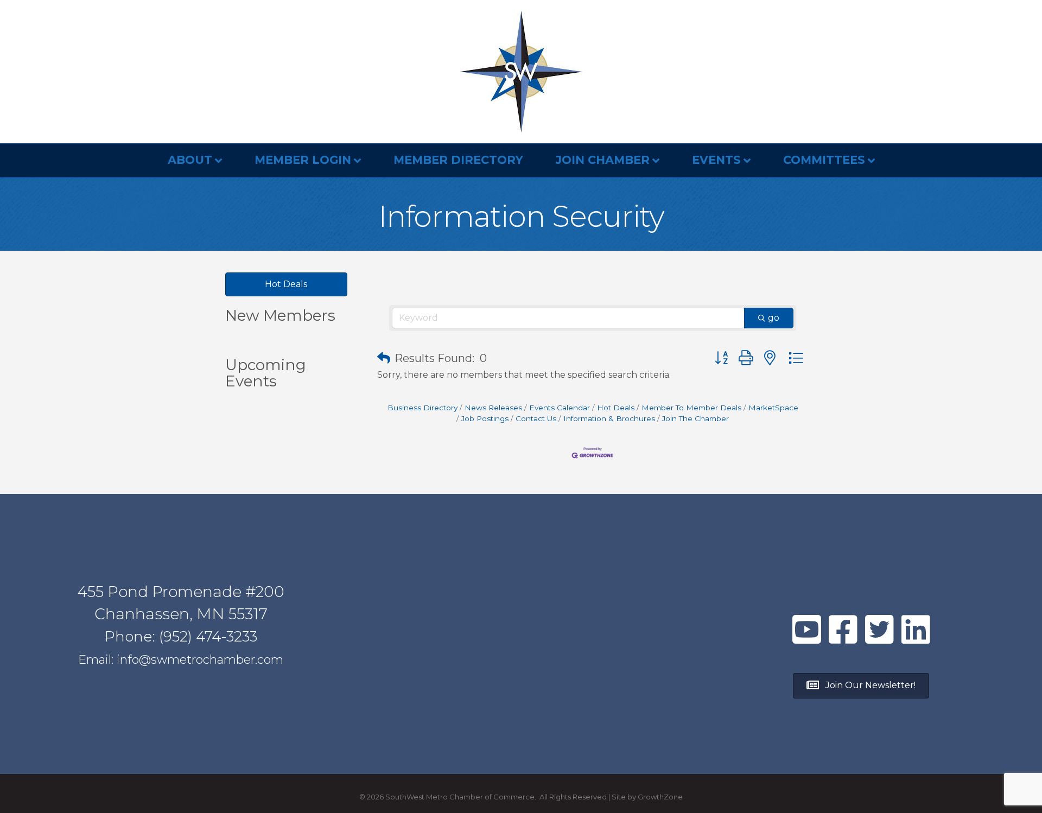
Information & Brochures (609, 418)
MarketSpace (773, 407)
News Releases (493, 407)
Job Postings (485, 418)
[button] (383, 358)
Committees (824, 160)
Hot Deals (615, 407)
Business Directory (422, 407)
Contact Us (536, 418)
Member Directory (458, 160)
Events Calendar (559, 407)
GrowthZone (660, 796)
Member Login (303, 160)
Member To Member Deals (691, 407)
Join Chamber (603, 160)
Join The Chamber (695, 418)
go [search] (773, 318)
